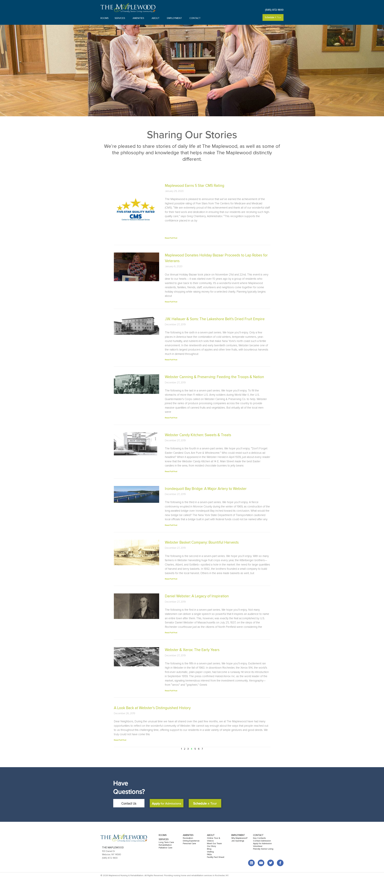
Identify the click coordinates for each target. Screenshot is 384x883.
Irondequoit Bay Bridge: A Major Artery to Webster (206, 488)
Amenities (138, 18)
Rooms (104, 18)
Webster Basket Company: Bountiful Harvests (202, 542)
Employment (174, 18)
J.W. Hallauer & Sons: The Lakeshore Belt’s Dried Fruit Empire (215, 319)
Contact (195, 18)
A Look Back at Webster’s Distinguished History (152, 708)
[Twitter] (270, 863)
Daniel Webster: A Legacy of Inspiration (197, 596)
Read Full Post (171, 238)
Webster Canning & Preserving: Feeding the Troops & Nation (214, 377)
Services (120, 18)
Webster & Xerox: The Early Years (192, 650)
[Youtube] (261, 863)
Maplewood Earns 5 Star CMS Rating (194, 185)
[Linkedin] (251, 863)
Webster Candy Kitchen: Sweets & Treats (198, 435)
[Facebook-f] (280, 863)
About (155, 18)
